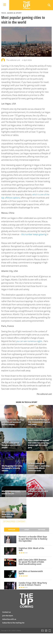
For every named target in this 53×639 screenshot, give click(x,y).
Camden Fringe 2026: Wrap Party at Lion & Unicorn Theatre (33, 584)
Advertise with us (9, 619)
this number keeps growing (33, 234)
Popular (11, 530)
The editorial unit (13, 60)
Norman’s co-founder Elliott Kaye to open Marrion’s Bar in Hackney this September (33, 539)
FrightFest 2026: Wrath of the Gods (31, 549)
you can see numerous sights (29, 341)
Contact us (6, 612)
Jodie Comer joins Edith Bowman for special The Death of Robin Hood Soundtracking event (32, 562)
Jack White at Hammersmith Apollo (31, 572)
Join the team (7, 615)
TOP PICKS (41, 530)
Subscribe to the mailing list (13, 623)
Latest (26, 530)
